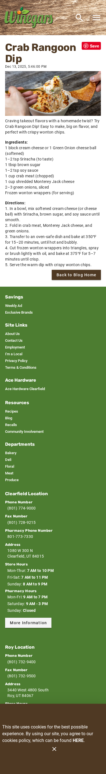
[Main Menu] (96, 18)
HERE (78, 740)
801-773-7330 (20, 536)
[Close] (54, 749)
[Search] (79, 18)
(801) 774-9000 (21, 508)
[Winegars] (30, 18)
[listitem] (13, 305)
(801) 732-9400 (21, 662)
